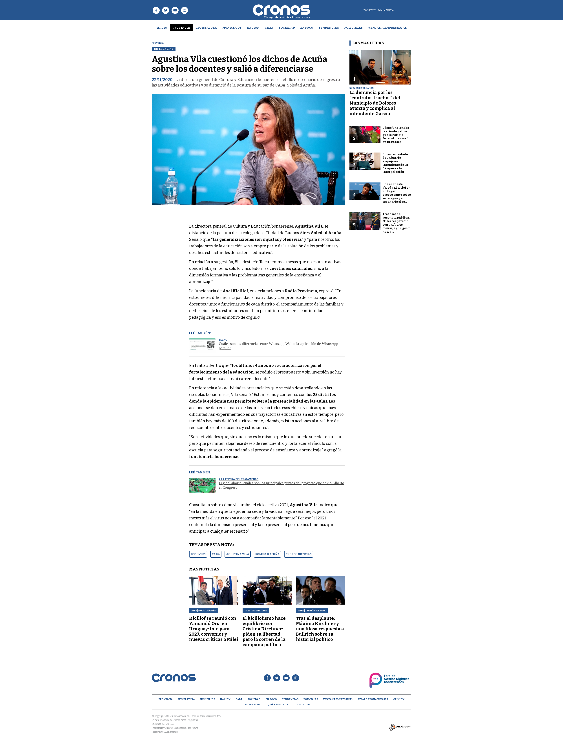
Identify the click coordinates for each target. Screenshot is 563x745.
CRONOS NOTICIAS (299, 554)
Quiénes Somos (277, 704)
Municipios (231, 27)
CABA (269, 27)
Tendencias (328, 27)
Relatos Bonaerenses (373, 699)
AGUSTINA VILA (237, 554)
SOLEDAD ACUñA (267, 554)
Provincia (181, 27)
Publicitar (252, 704)
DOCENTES (198, 554)
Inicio (162, 27)
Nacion (253, 27)
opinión (398, 699)
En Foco (306, 27)
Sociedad (287, 27)
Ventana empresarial (387, 27)
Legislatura (206, 27)
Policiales (353, 27)
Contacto (303, 704)
